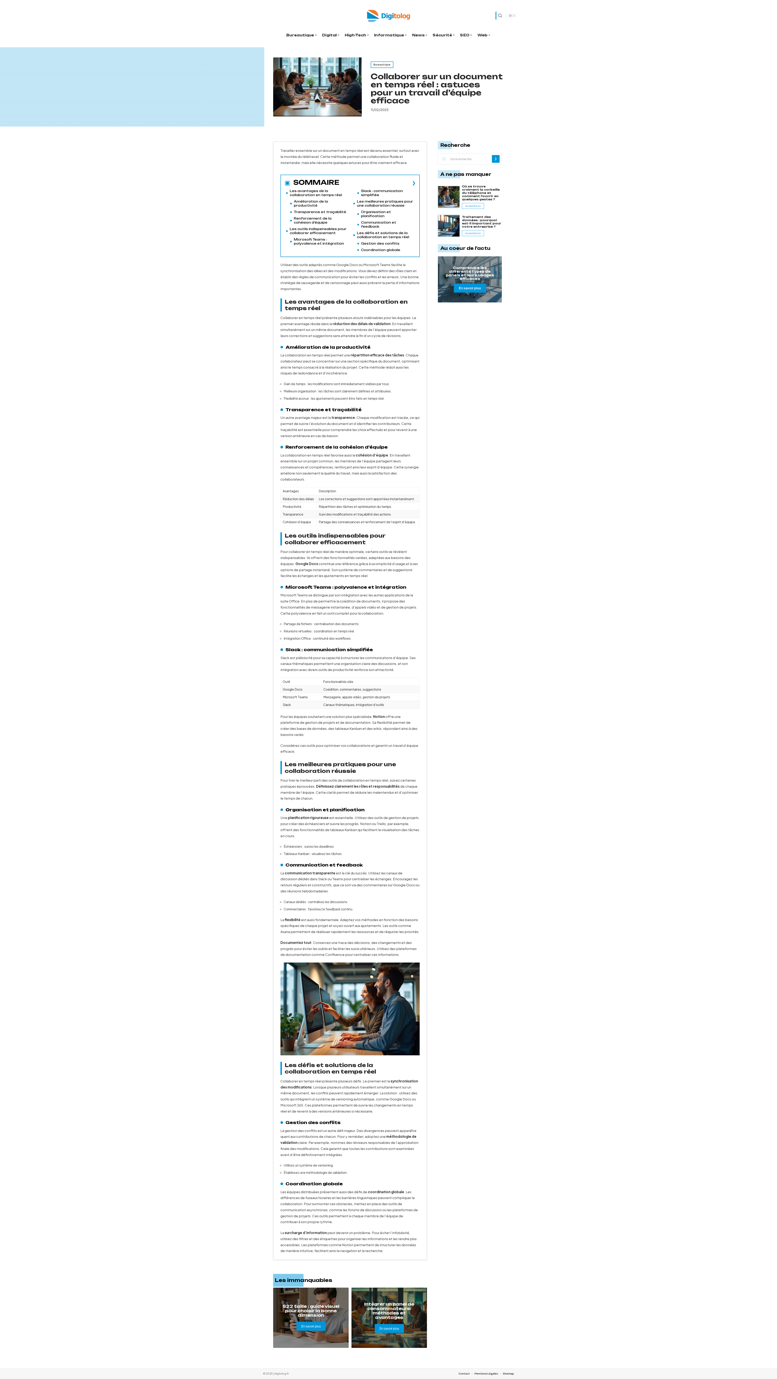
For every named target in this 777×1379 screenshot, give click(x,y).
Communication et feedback (378, 224)
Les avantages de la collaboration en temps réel (316, 193)
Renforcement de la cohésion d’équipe (312, 220)
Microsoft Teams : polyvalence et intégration (319, 241)
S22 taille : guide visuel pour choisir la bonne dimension (311, 1311)
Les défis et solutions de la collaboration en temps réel (383, 235)
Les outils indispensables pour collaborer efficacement (318, 231)
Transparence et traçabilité (320, 212)
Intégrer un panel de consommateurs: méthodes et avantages (389, 1311)
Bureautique (382, 64)
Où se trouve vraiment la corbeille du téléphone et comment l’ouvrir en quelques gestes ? (481, 193)
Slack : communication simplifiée (382, 193)
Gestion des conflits (380, 243)
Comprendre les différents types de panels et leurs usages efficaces (470, 273)
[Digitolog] (388, 15)
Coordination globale (380, 250)
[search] (500, 16)
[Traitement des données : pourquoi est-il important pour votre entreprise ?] (449, 226)
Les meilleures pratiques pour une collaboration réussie (385, 203)
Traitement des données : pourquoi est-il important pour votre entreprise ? (481, 221)
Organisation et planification (376, 214)
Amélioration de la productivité (311, 203)
